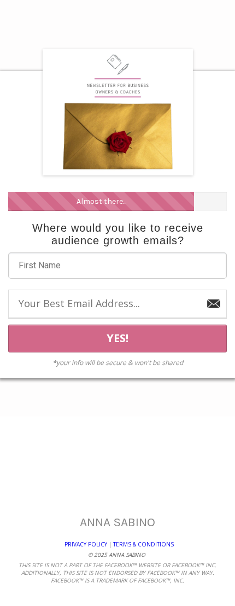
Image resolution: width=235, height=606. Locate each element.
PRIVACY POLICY (86, 544)
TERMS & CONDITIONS (142, 544)
